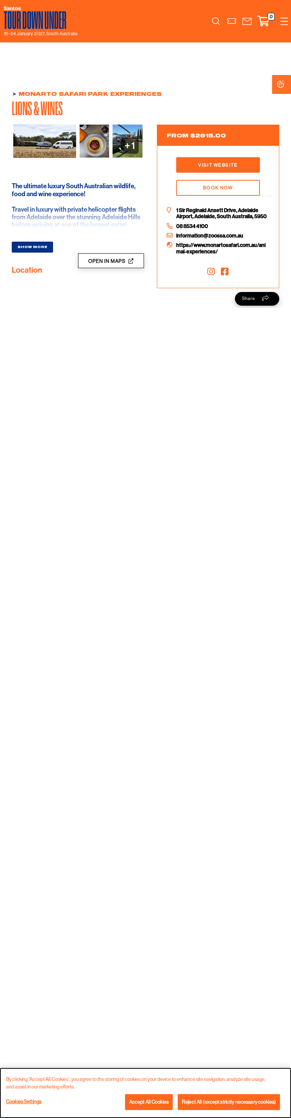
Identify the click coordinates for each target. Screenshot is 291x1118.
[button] (247, 21)
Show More (32, 247)
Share (248, 298)
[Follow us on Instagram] (211, 271)
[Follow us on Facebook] (224, 271)
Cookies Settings (288, 84)
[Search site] (216, 21)
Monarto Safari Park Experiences (90, 94)
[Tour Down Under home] (39, 17)
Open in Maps (106, 261)
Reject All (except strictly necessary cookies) (229, 1102)
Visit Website (218, 165)
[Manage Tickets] (232, 21)
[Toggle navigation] (284, 21)
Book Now (218, 187)
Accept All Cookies (149, 1102)
